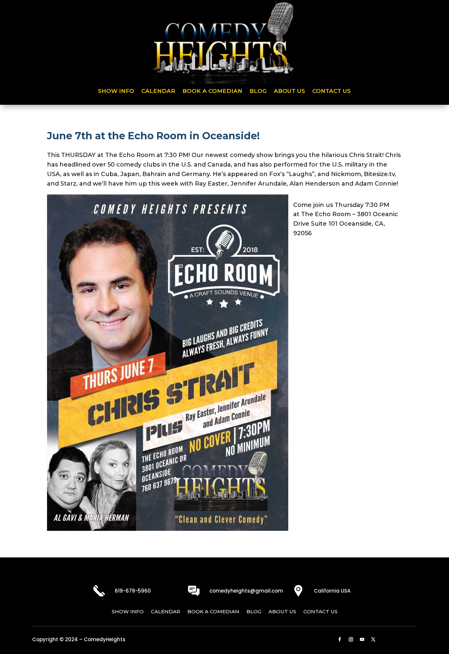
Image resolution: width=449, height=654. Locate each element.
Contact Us (331, 91)
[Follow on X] (373, 639)
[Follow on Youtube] (362, 639)
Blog (258, 91)
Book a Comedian (212, 91)
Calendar (158, 91)
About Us (289, 91)
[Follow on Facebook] (340, 639)
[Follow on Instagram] (351, 639)
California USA (332, 590)
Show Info (116, 91)
